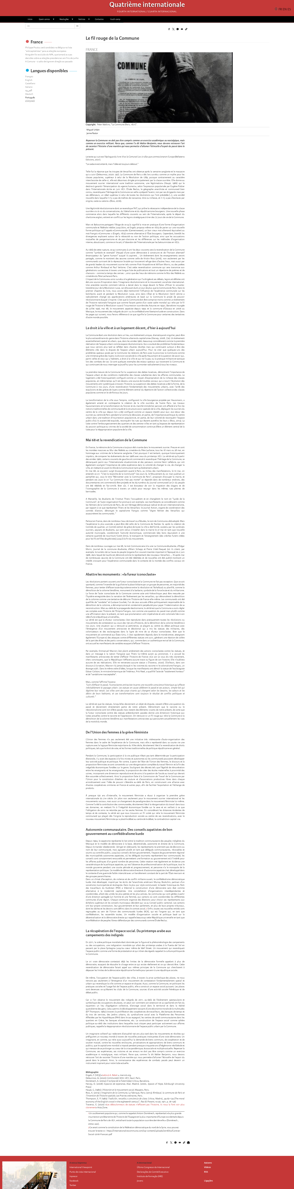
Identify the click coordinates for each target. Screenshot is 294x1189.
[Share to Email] (181, 29)
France (92, 50)
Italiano (28, 87)
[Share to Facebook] (169, 29)
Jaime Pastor (92, 133)
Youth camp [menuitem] (115, 19)
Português (30, 97)
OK (77, 26)
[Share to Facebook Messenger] (177, 29)
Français (29, 76)
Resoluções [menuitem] (62, 20)
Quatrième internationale (147, 5)
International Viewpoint (81, 1167)
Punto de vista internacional (83, 1171)
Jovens (140, 1180)
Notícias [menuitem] (80, 20)
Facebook (74, 1180)
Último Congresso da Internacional (153, 1167)
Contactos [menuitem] (99, 19)
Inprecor (73, 1176)
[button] (186, 29)
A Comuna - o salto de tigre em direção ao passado (49, 61)
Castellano (30, 83)
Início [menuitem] (30, 19)
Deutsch (29, 94)
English (28, 80)
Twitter (73, 1185)
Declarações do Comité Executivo (152, 1171)
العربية (28, 90)
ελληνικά (30, 101)
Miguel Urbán (93, 129)
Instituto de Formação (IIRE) (150, 1176)
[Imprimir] (188, 1142)
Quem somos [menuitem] (43, 20)
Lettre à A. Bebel (109, 1075)
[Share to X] (173, 29)
